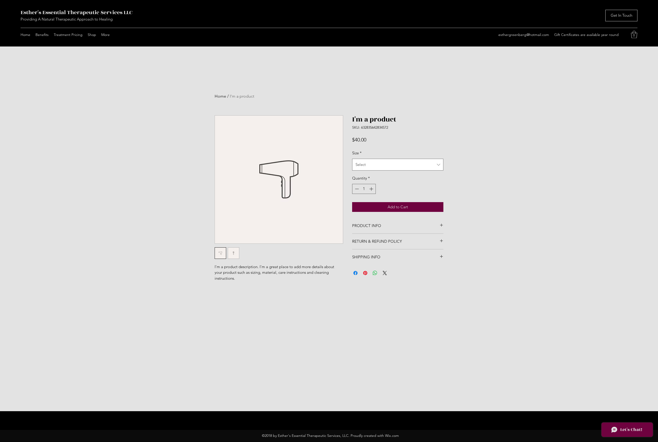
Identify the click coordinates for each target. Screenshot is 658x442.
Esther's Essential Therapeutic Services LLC (76, 12)
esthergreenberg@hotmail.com (523, 34)
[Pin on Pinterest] (365, 273)
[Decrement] (356, 189)
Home (220, 96)
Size (357, 153)
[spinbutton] (364, 189)
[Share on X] (385, 273)
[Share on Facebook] (355, 273)
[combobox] (397, 165)
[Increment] (371, 189)
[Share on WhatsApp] (375, 273)
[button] (634, 34)
